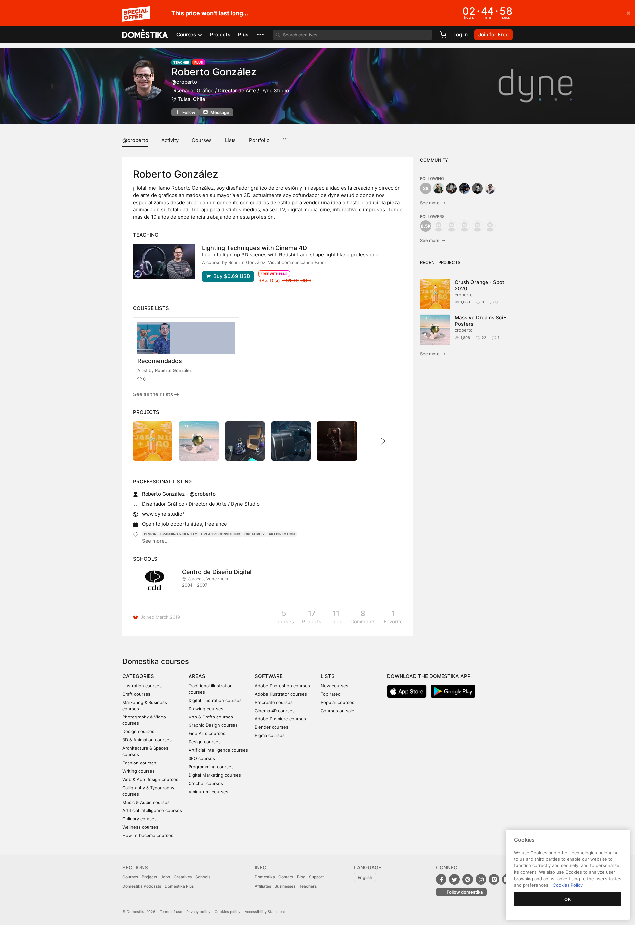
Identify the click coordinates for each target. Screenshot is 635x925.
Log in (460, 34)
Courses (202, 140)
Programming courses (211, 766)
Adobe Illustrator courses (281, 694)
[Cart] (443, 34)
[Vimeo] (494, 879)
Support (316, 876)
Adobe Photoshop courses (282, 685)
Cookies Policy (568, 885)
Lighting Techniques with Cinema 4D (254, 247)
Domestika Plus (179, 886)
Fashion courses (139, 762)
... (285, 136)
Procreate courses (274, 702)
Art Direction (282, 534)
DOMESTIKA (145, 34)
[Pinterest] (467, 879)
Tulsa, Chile (191, 99)
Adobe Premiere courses (280, 718)
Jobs (165, 876)
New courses (334, 685)
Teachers (308, 886)
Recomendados (159, 360)
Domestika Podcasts (141, 886)
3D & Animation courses (147, 739)
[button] (260, 34)
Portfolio (259, 140)
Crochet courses (206, 783)
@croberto (135, 140)
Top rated (331, 694)
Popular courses (337, 702)
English (365, 877)
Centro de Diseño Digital (216, 571)
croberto (464, 294)
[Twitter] (454, 879)
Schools (202, 876)
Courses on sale (337, 710)
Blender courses (271, 727)
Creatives (183, 876)
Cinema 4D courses (275, 710)
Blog (301, 876)
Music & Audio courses (146, 802)
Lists (230, 140)
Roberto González (173, 370)
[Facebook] (441, 879)
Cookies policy (227, 911)
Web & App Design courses (150, 779)
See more (432, 202)
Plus (243, 34)
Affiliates (263, 886)
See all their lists (153, 394)
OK (567, 899)
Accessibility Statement (265, 911)
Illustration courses (142, 685)
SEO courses (202, 758)
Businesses (285, 886)
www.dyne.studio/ (163, 514)
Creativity (254, 534)
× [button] (628, 12)
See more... (155, 541)
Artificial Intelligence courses (152, 810)
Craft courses (136, 694)
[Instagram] (481, 879)
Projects (220, 34)
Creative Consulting (220, 534)
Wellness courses (140, 827)
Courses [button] (186, 34)
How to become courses (147, 835)
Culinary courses (139, 818)
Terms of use (171, 911)
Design (150, 534)
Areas (197, 676)
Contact (285, 876)
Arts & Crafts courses (211, 716)
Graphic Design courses (213, 725)
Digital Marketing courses (215, 775)
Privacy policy (198, 911)
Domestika (265, 876)
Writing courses (138, 771)
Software (269, 676)
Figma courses (270, 735)
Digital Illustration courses (215, 700)
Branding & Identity (178, 534)
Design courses (138, 731)
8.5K (426, 226)
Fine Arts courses (207, 733)
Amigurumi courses (208, 791)
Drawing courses (206, 708)
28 (426, 188)
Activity (170, 140)
